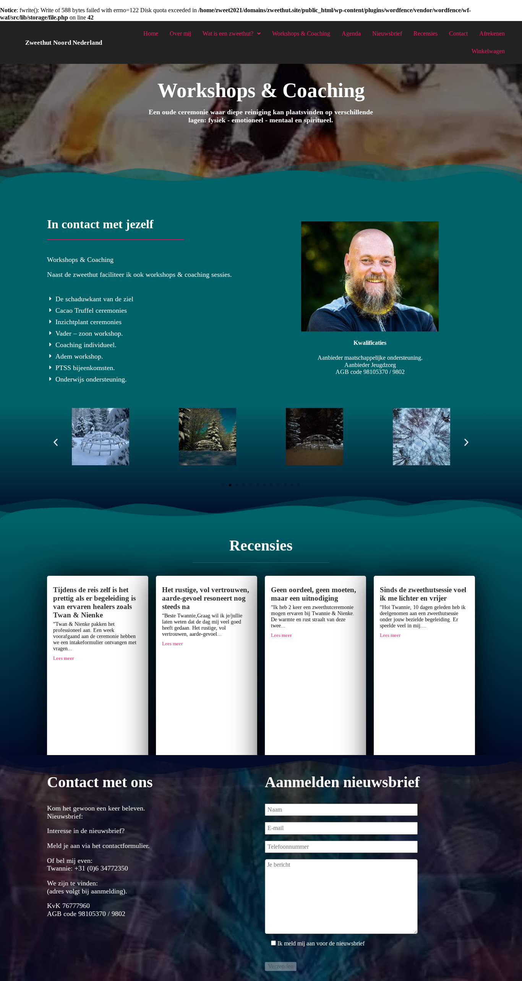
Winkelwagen (488, 51)
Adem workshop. (79, 356)
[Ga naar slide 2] (230, 485)
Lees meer (63, 658)
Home (150, 33)
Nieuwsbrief (387, 33)
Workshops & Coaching (301, 33)
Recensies (425, 33)
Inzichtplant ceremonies (88, 322)
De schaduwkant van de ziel (94, 299)
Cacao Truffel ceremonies (91, 310)
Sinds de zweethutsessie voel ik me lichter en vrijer (423, 594)
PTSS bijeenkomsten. (85, 368)
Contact (458, 33)
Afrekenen (492, 33)
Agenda (351, 33)
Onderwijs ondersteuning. (91, 379)
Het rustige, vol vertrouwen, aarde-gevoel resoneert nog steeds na (205, 598)
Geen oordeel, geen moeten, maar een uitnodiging (313, 594)
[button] (152, 299)
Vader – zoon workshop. (89, 333)
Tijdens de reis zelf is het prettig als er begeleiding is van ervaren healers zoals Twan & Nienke (94, 602)
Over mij (180, 33)
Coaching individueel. (86, 345)
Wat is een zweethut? (228, 33)
